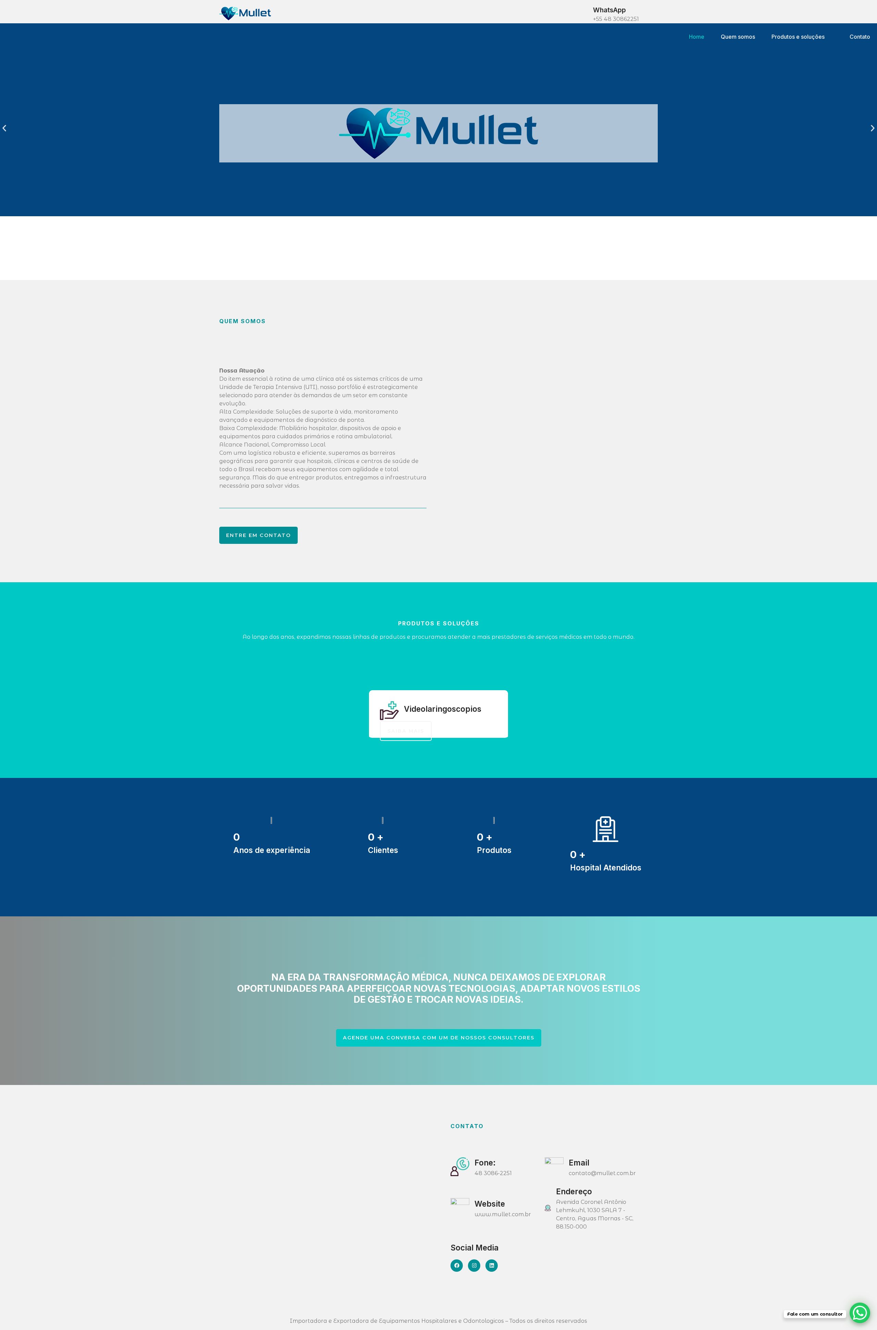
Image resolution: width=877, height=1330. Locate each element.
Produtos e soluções (798, 36)
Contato (860, 36)
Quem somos (738, 36)
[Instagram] (474, 1265)
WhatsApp (609, 10)
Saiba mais (405, 731)
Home (696, 36)
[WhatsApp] (582, 14)
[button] (4, 128)
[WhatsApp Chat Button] (860, 1313)
